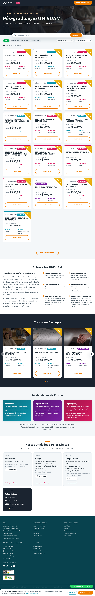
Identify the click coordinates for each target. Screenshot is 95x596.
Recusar (72, 592)
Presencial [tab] (24, 40)
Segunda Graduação (70, 533)
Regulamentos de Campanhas (39, 587)
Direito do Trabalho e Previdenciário (45, 120)
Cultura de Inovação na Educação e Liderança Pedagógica (76, 88)
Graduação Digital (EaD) (10, 528)
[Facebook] (7, 566)
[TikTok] (18, 566)
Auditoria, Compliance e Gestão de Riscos (76, 56)
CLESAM (36, 533)
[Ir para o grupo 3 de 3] (49, 381)
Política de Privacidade (31, 593)
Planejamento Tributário (47, 352)
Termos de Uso (57, 587)
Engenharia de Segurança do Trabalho (77, 185)
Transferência (68, 531)
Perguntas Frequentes (40, 551)
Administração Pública (15, 55)
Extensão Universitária (10, 536)
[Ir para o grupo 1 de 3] (45, 381)
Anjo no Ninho (7, 548)
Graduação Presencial (10, 526)
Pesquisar (76, 35)
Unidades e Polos (38, 528)
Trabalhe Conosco (39, 553)
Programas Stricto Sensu (11, 538)
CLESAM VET (37, 536)
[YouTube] (14, 566)
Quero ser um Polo (9, 551)
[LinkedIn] (11, 566)
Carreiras (36, 531)
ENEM (66, 528)
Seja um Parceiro (8, 546)
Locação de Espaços (9, 556)
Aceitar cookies (85, 592)
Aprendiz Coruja (8, 553)
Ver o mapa (12, 469)
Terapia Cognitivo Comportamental (74, 353)
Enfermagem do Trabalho (77, 152)
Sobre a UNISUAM (39, 526)
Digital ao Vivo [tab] (35, 40)
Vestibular (67, 526)
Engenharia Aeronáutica (46, 187)
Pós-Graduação (8, 533)
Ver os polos (10, 508)
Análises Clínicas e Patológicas (43, 56)
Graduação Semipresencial (11, 531)
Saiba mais (17, 73)
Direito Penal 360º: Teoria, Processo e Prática (77, 120)
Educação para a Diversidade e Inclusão (45, 153)
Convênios (6, 558)
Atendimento (37, 546)
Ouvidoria (36, 548)
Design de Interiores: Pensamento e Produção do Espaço (17, 121)
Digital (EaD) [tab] (15, 40)
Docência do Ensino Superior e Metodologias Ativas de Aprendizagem (16, 154)
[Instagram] (4, 566)
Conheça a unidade (12, 483)
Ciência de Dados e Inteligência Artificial (15, 87)
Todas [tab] (6, 40)
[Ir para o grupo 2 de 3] (47, 381)
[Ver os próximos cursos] (92, 354)
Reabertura (67, 536)
